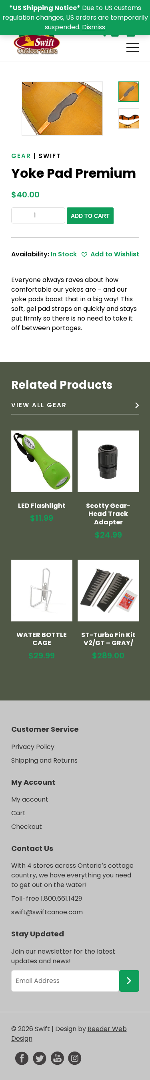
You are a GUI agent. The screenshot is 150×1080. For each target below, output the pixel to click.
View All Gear (39, 405)
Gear (21, 156)
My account (29, 799)
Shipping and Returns (44, 760)
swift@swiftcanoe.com (47, 912)
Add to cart (90, 216)
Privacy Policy (32, 746)
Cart (18, 813)
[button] (109, 254)
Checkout (26, 826)
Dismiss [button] (93, 27)
